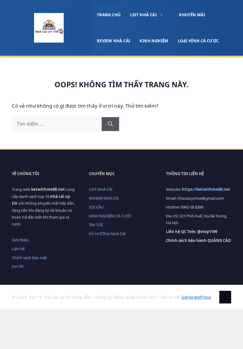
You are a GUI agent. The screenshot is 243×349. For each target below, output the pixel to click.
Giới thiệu (20, 240)
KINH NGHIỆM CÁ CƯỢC (110, 216)
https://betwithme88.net (206, 189)
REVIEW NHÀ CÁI (113, 40)
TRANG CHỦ (109, 14)
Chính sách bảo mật (29, 257)
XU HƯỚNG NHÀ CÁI (107, 233)
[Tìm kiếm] (110, 124)
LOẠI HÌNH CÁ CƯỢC (198, 40)
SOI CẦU (96, 207)
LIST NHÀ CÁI (143, 14)
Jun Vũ (17, 266)
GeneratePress (196, 297)
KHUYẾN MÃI (192, 14)
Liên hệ (18, 248)
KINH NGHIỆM (154, 40)
